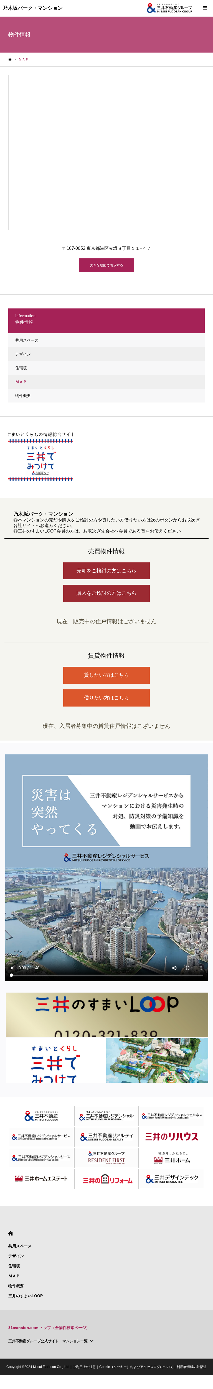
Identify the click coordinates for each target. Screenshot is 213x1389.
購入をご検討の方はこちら (106, 593)
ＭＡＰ (21, 382)
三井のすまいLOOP (25, 1296)
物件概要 (23, 395)
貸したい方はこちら (106, 675)
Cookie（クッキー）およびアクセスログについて (136, 1367)
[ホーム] (10, 59)
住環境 (21, 368)
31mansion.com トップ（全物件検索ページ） (49, 1327)
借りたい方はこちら (106, 697)
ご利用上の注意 (84, 1367)
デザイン (23, 354)
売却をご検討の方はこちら (106, 570)
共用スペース (27, 340)
